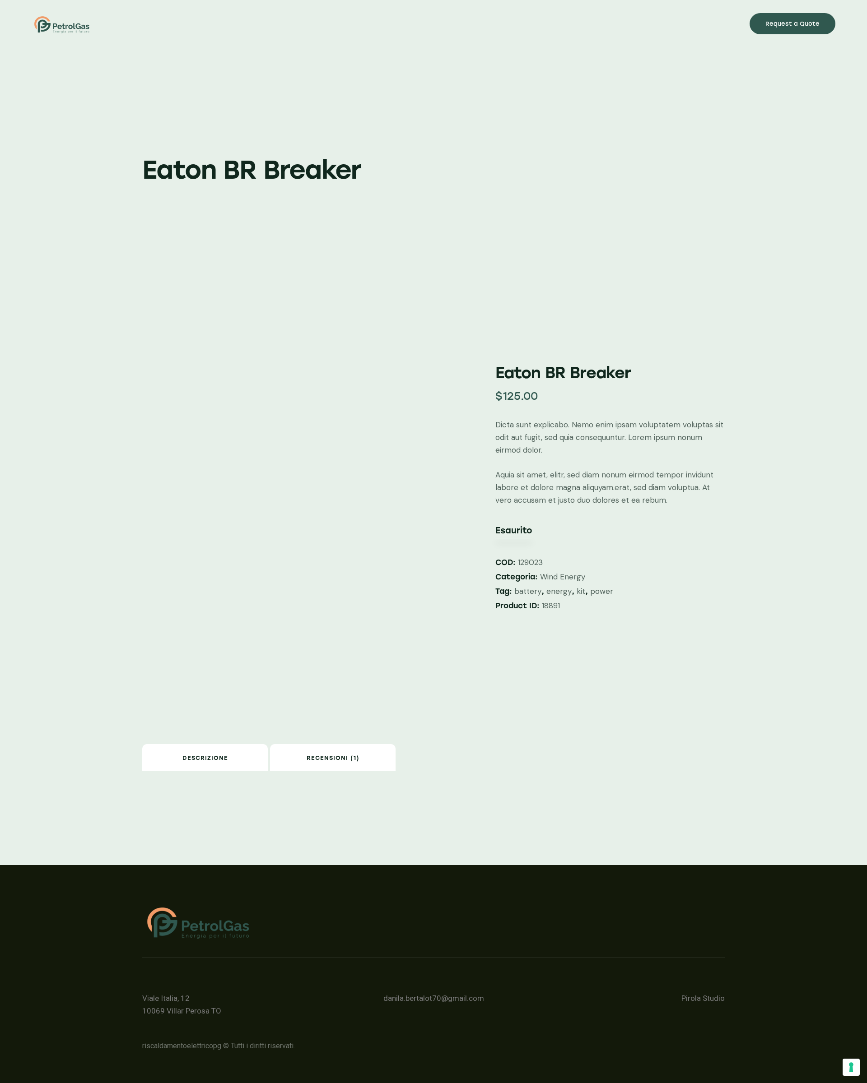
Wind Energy (562, 577)
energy (559, 591)
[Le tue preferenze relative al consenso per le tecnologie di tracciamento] (851, 1067)
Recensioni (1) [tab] (333, 757)
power (601, 591)
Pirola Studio (703, 998)
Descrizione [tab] (205, 757)
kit (581, 591)
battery (527, 591)
